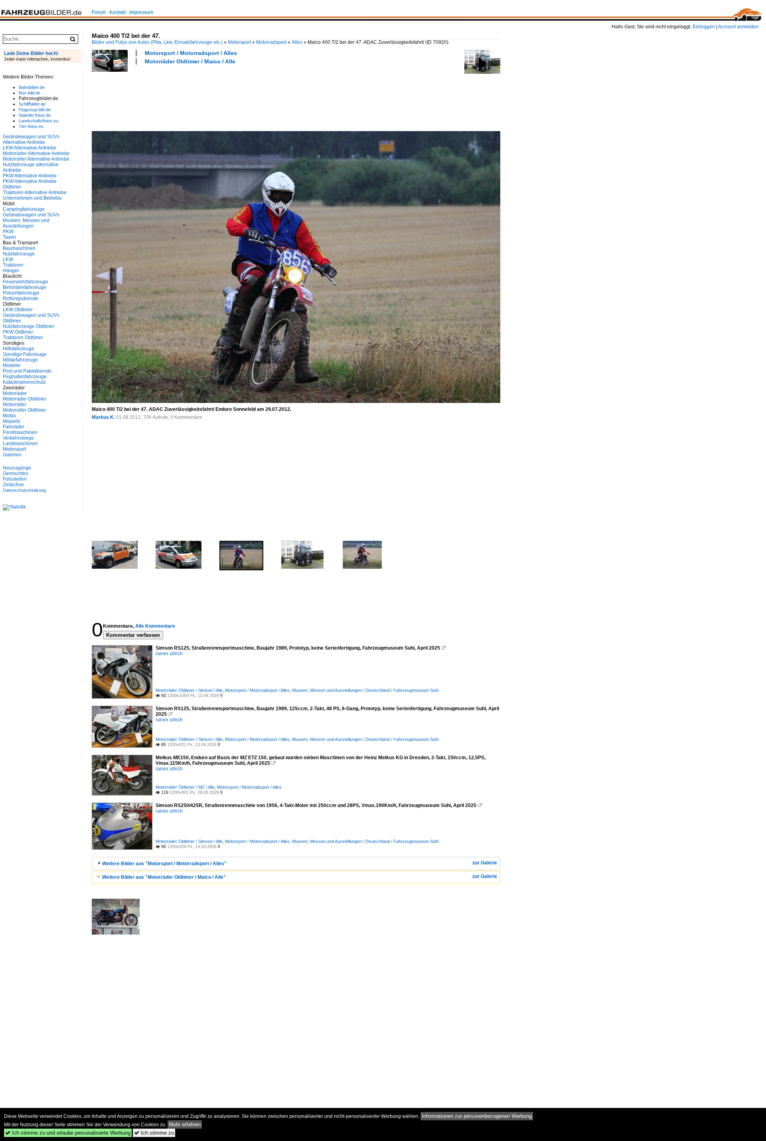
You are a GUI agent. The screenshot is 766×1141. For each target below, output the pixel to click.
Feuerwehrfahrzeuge (25, 282)
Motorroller (14, 404)
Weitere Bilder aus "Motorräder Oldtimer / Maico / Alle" (164, 877)
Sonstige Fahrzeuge (25, 354)
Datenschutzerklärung (24, 490)
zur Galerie (484, 863)
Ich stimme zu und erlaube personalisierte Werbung (67, 1133)
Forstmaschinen (20, 432)
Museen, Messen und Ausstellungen (26, 223)
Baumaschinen (19, 248)
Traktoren (13, 265)
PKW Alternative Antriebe (30, 176)
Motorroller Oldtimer (24, 410)
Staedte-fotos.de (35, 115)
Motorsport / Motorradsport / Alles (191, 53)
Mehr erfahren (185, 1124)
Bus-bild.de (29, 92)
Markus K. (103, 417)
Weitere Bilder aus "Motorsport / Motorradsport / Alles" (164, 863)
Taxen (9, 237)
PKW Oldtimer (18, 332)
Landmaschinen (20, 443)
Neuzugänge (17, 468)
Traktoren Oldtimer (23, 337)
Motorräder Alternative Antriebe (36, 153)
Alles (297, 42)
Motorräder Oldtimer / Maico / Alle (190, 61)
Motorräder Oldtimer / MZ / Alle (185, 787)
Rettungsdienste (20, 298)
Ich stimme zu (154, 1133)
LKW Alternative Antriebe (29, 148)
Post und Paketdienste (27, 371)
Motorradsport (271, 42)
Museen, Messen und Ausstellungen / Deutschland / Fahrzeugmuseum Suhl (365, 690)
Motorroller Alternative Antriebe (36, 159)
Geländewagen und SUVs (31, 215)
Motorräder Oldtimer (24, 399)
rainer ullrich (169, 653)
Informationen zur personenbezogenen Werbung (477, 1116)
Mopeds (11, 421)
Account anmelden (738, 26)
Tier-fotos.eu (31, 126)
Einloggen (704, 26)
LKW (8, 259)
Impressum (141, 12)
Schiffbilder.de (32, 104)
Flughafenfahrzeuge (25, 376)
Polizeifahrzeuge (21, 293)
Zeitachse (13, 484)
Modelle (11, 365)
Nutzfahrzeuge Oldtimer (28, 326)
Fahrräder (13, 427)
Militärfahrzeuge (20, 360)
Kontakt (117, 12)
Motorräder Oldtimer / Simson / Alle (189, 690)
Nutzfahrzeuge (19, 254)
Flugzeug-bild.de (35, 109)
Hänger (11, 270)
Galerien (12, 455)
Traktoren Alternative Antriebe (35, 192)
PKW (8, 231)
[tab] (296, 863)
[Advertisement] (237, 97)
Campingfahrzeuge (24, 209)
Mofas (9, 415)
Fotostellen (15, 479)
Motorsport (239, 42)
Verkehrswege (18, 438)
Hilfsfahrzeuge (18, 349)
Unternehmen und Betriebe (32, 198)
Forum (99, 12)
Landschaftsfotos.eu (38, 120)
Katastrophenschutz (24, 382)
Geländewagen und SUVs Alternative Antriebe (31, 139)
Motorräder (15, 393)
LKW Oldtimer (18, 309)
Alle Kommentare (155, 626)
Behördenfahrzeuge (24, 287)
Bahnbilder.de (32, 87)
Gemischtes (15, 473)
